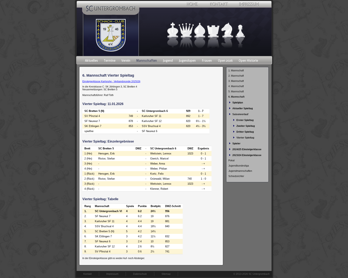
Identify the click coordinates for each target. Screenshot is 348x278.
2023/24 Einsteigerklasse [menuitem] (246, 155)
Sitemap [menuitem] (166, 274)
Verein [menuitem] (125, 60)
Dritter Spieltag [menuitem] (245, 131)
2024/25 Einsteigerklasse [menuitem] (246, 149)
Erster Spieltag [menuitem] (245, 120)
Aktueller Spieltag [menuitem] (242, 108)
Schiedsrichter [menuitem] (236, 176)
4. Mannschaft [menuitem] (236, 86)
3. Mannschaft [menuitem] (236, 81)
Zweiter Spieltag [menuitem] (245, 126)
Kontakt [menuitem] (87, 274)
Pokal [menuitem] (231, 160)
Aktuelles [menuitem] (91, 60)
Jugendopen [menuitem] (187, 60)
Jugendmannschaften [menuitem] (240, 171)
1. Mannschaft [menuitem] (236, 70)
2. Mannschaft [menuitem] (236, 75)
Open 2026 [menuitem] (225, 60)
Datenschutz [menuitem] (140, 274)
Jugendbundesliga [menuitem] (238, 165)
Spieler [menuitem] (236, 143)
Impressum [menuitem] (112, 274)
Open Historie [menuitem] (248, 60)
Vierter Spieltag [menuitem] (245, 137)
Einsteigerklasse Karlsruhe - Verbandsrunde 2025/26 (111, 81)
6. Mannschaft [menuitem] (236, 96)
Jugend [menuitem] (168, 60)
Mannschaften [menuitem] (146, 60)
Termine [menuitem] (109, 60)
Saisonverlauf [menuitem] (240, 114)
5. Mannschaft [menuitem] (236, 91)
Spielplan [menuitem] (237, 102)
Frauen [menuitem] (207, 60)
